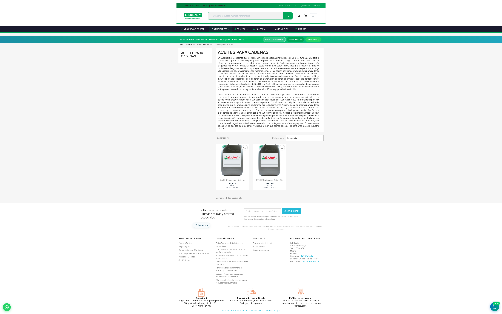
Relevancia (304, 138)
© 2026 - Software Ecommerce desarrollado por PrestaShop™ (251, 310)
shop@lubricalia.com (215, 5)
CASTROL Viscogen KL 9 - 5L (232, 180)
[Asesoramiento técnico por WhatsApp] (7, 307)
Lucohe (296, 227)
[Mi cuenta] (299, 16)
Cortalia (241, 227)
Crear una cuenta (261, 250)
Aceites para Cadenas (192, 54)
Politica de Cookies (186, 257)
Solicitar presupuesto (274, 39)
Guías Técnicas (295, 39)
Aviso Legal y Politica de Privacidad (193, 253)
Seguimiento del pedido (263, 243)
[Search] (287, 15)
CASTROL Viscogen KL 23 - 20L (269, 180)
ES (313, 16)
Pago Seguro (184, 246)
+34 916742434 (306, 256)
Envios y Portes (185, 243)
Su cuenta (259, 238)
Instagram (203, 225)
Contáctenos (184, 260)
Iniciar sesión (259, 246)
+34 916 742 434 (192, 5)
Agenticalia (319, 227)
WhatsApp (314, 39)
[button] (302, 29)
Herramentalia (271, 227)
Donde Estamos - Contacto (190, 250)
